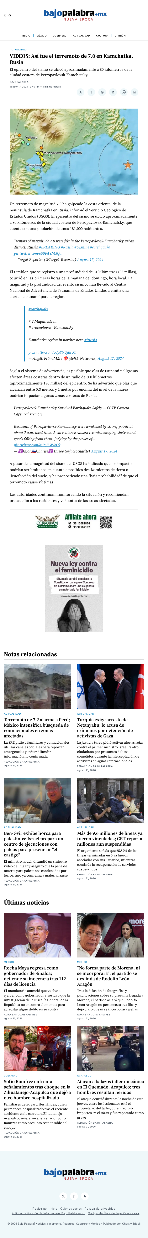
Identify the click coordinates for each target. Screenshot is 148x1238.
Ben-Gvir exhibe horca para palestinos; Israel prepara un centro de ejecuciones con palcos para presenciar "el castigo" (33, 844)
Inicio (26, 35)
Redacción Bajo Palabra (22, 761)
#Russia (67, 247)
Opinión (120, 35)
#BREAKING (49, 247)
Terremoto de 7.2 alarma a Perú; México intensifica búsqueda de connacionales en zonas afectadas (37, 727)
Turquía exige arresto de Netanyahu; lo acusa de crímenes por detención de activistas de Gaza (105, 727)
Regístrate (40, 1208)
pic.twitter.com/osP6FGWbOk (37, 445)
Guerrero (60, 35)
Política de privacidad (100, 1208)
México (41, 35)
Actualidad (81, 35)
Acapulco (84, 1075)
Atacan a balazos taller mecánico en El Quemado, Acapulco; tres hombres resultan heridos (110, 1086)
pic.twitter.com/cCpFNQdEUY (52, 352)
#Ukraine (81, 247)
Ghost (126, 1223)
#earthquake (100, 247)
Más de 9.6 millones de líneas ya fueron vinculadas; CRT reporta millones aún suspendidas (109, 838)
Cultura (102, 35)
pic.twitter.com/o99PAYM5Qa (37, 253)
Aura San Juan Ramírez (20, 1014)
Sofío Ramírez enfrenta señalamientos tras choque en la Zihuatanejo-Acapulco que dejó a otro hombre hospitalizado (37, 1089)
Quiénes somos (71, 1208)
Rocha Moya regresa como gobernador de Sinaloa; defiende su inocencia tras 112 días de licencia (35, 976)
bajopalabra (19, 82)
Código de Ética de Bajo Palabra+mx (113, 1213)
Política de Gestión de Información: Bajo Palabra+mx (48, 1213)
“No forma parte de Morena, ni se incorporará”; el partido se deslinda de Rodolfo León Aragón (108, 976)
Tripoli (136, 1223)
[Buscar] (9, 15)
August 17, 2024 (90, 259)
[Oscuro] (5, 15)
